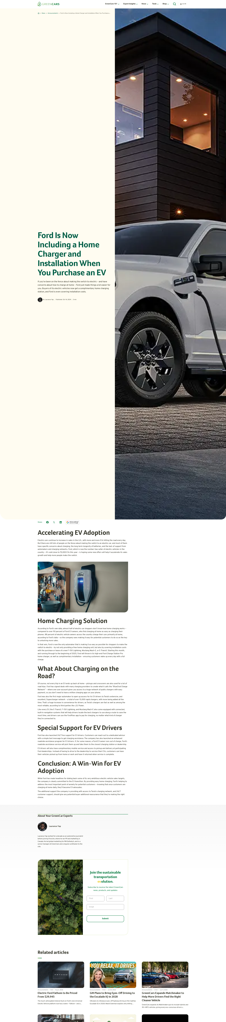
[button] (112, 4)
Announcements (53, 13)
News (43, 13)
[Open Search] (175, 4)
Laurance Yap (49, 300)
